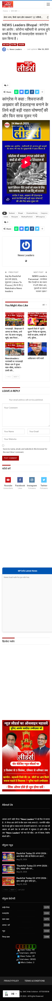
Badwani (12, 213)
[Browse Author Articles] (26, 245)
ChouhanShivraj (31, 213)
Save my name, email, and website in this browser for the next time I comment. (25, 450)
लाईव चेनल (6, 907)
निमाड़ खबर (6, 937)
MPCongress (40, 217)
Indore (6, 217)
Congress (44, 213)
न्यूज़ (3, 931)
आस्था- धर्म (6, 925)
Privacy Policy (11, 981)
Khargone (14, 217)
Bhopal (20, 213)
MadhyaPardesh (27, 217)
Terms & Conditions (35, 981)
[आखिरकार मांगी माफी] (37, 349)
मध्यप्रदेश (21, 44)
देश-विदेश (13, 44)
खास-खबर (6, 44)
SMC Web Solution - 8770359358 (36, 991)
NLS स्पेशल (11, 315)
